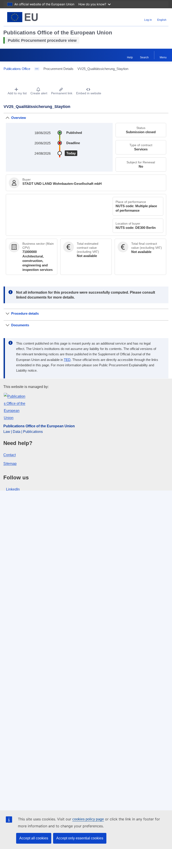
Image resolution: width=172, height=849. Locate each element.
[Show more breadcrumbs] (36, 69)
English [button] (161, 19)
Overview (18, 118)
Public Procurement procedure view (42, 40)
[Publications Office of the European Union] (32, 17)
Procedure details (25, 313)
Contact (9, 455)
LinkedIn (13, 489)
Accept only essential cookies (79, 838)
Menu (163, 57)
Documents (20, 325)
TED (67, 360)
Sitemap (10, 464)
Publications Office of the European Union (39, 426)
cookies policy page (88, 819)
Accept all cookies (33, 838)
